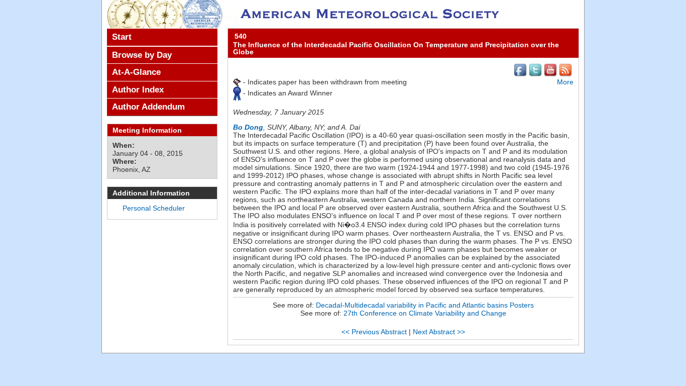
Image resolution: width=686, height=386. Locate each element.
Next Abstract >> (439, 332)
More (565, 82)
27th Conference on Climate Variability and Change (425, 313)
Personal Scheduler (154, 208)
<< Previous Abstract (374, 332)
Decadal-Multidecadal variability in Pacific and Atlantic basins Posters (425, 305)
